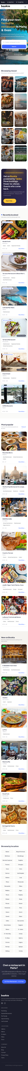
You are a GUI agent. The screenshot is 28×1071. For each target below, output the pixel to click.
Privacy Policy (4, 1055)
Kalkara (7, 877)
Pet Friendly (4, 1016)
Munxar (7, 903)
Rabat (20, 916)
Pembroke (7, 907)
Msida (20, 899)
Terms (2, 1057)
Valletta (21, 938)
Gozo (7, 869)
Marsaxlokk (7, 886)
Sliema (7, 929)
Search (14, 46)
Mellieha (7, 890)
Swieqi (20, 933)
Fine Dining (4, 1010)
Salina (7, 920)
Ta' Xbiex (7, 938)
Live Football (4, 1021)
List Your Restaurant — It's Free (14, 981)
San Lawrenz (20, 920)
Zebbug (7, 951)
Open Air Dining (5, 1018)
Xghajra (21, 946)
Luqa (20, 877)
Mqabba (21, 894)
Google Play (20, 2)
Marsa (7, 882)
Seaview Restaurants (6, 1013)
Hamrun (7, 873)
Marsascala (20, 882)
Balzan (7, 851)
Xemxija (7, 946)
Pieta (20, 907)
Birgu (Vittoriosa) (20, 851)
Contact (3, 1052)
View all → (23, 427)
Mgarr (20, 890)
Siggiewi (20, 925)
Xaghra (20, 942)
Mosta (7, 894)
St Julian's (3, 1034)
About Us (3, 1047)
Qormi (20, 912)
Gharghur (20, 864)
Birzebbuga (21, 856)
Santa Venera (7, 925)
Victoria (7, 942)
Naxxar (20, 903)
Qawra (7, 912)
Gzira (20, 869)
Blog (2, 1049)
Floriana (7, 864)
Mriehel (7, 899)
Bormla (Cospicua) (7, 860)
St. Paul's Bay (7, 933)
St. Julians (20, 929)
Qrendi (7, 916)
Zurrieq (20, 951)
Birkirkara (7, 856)
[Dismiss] (26, 2)
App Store (11, 2)
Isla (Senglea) (20, 873)
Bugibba (21, 860)
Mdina (20, 886)
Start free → (10, 201)
